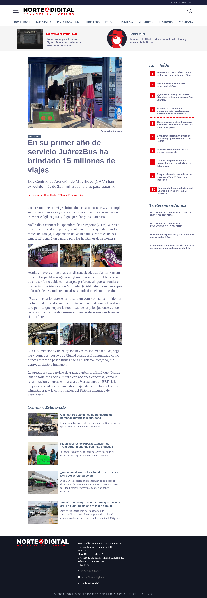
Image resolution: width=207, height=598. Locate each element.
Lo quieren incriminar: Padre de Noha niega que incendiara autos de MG (174, 138)
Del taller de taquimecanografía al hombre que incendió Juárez (172, 235)
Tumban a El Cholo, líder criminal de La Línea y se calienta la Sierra (174, 73)
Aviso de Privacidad (88, 583)
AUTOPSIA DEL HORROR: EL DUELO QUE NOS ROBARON (170, 213)
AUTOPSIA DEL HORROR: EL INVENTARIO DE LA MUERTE (166, 224)
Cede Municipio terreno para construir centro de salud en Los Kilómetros (174, 163)
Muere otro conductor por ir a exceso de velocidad (172, 150)
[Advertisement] (171, 279)
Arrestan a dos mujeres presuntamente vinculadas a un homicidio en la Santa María (173, 111)
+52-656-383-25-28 (91, 571)
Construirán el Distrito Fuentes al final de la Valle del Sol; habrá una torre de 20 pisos (175, 125)
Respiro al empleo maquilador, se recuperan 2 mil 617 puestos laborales (174, 177)
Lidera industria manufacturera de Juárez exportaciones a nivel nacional (176, 191)
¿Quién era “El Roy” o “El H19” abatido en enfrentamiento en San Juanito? (175, 97)
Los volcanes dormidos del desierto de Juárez (171, 84)
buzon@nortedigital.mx (94, 577)
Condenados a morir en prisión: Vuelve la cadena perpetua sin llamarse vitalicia (172, 246)
